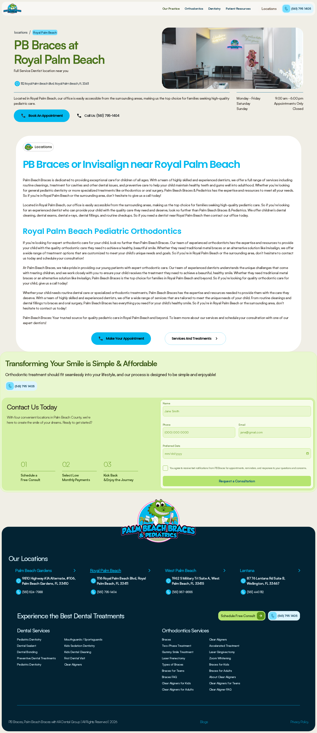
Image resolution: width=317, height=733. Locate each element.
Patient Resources (238, 8)
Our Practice (170, 8)
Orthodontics (194, 8)
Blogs (204, 722)
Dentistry (214, 8)
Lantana (247, 570)
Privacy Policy (299, 722)
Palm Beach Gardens (33, 570)
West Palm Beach (180, 570)
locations (20, 32)
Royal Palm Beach (44, 32)
